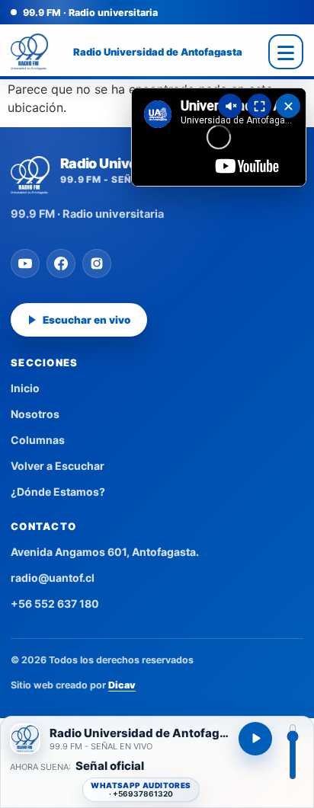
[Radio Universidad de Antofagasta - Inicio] (29, 52)
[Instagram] (96, 263)
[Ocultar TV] (288, 106)
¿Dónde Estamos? (58, 491)
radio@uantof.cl (53, 577)
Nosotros (35, 413)
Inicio (25, 388)
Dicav (122, 685)
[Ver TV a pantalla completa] (259, 106)
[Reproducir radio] (255, 738)
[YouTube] (25, 263)
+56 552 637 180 (55, 603)
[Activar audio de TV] (230, 106)
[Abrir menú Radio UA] (285, 51)
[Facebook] (60, 263)
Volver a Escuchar (57, 465)
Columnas (38, 439)
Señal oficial (109, 766)
